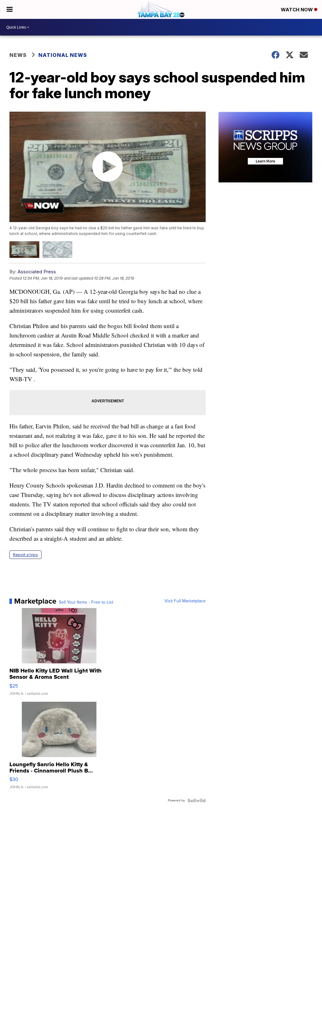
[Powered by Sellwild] (196, 800)
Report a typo (25, 554)
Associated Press (37, 272)
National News (62, 55)
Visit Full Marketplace (185, 601)
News (18, 55)
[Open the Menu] (9, 9)
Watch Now (297, 10)
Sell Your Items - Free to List (86, 602)
